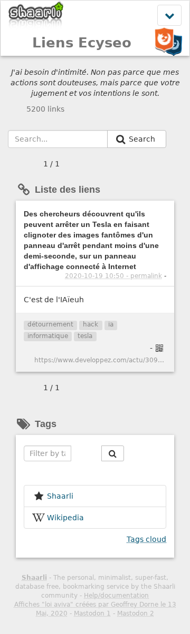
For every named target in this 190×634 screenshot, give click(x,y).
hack (90, 324)
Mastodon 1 (92, 613)
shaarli (60, 496)
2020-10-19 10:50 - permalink (113, 276)
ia (110, 324)
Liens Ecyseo (81, 43)
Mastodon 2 (135, 613)
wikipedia (65, 517)
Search (143, 139)
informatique (47, 336)
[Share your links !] (36, 15)
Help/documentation (116, 595)
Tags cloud (146, 539)
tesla (85, 336)
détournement (50, 324)
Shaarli (34, 577)
